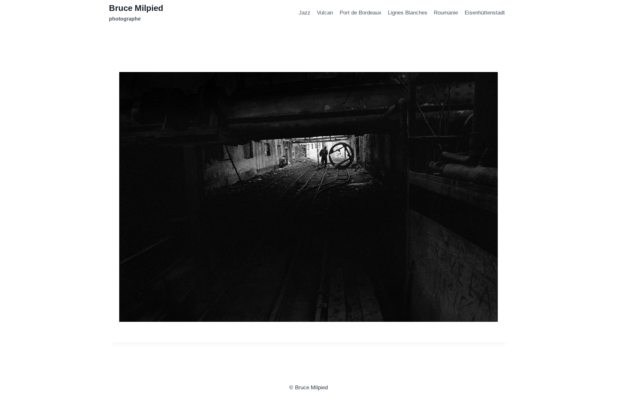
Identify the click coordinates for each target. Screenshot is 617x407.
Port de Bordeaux (360, 13)
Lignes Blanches (407, 13)
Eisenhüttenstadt (485, 13)
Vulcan (325, 13)
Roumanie (446, 13)
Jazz (304, 13)
